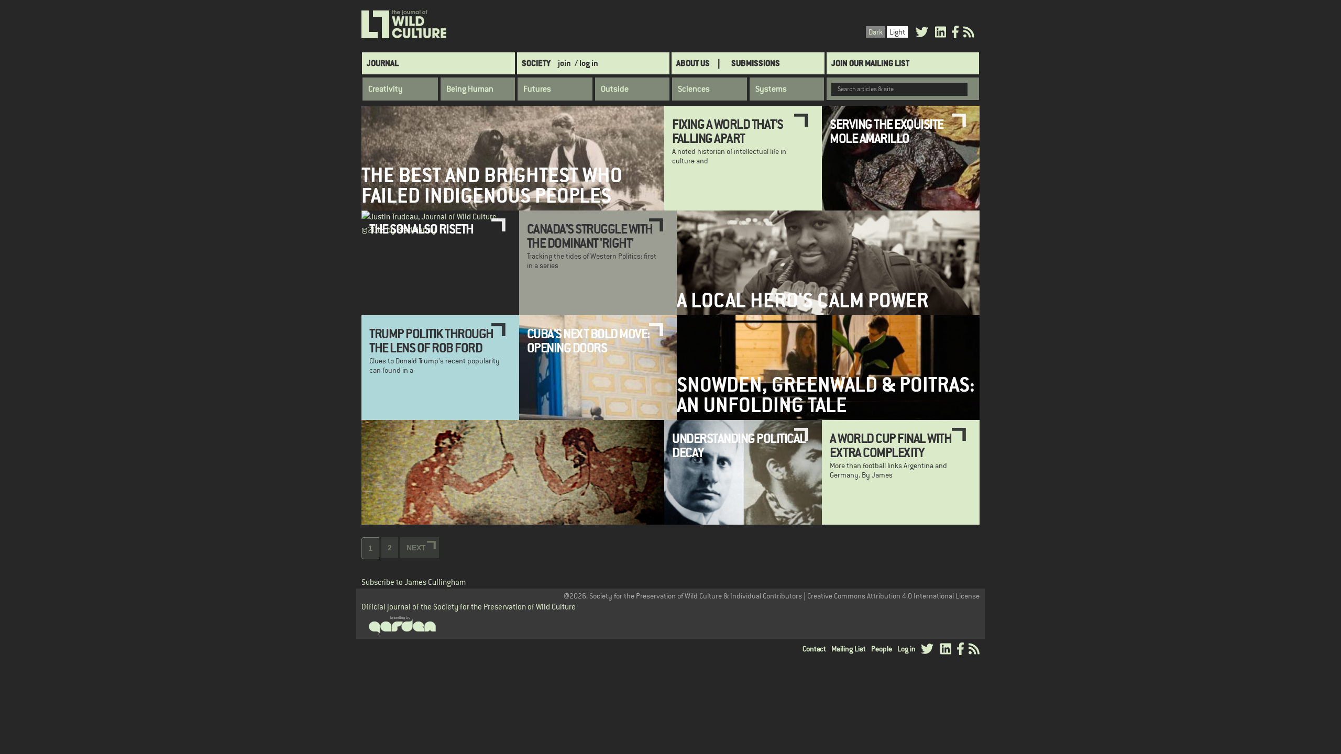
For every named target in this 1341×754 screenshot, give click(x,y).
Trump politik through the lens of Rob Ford (431, 340)
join (564, 63)
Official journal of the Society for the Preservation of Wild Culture (468, 607)
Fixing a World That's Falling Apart (727, 131)
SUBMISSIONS (755, 63)
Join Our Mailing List (870, 63)
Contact (814, 648)
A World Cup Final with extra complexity (890, 445)
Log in (906, 648)
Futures (537, 89)
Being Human (469, 89)
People (881, 648)
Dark (876, 32)
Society (536, 63)
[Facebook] (955, 34)
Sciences (694, 89)
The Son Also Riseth (421, 228)
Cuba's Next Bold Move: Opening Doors (588, 340)
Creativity (385, 89)
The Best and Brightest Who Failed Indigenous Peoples (491, 185)
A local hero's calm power (803, 300)
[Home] (404, 24)
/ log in (586, 63)
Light (897, 32)
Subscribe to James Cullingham (413, 582)
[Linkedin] (940, 34)
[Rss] (968, 34)
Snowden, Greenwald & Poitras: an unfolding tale (826, 395)
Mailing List (848, 648)
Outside (615, 89)
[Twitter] (922, 34)
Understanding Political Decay (739, 445)
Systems (771, 89)
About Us (693, 63)
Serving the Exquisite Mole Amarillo (886, 131)
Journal (383, 63)
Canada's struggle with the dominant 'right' (590, 235)
